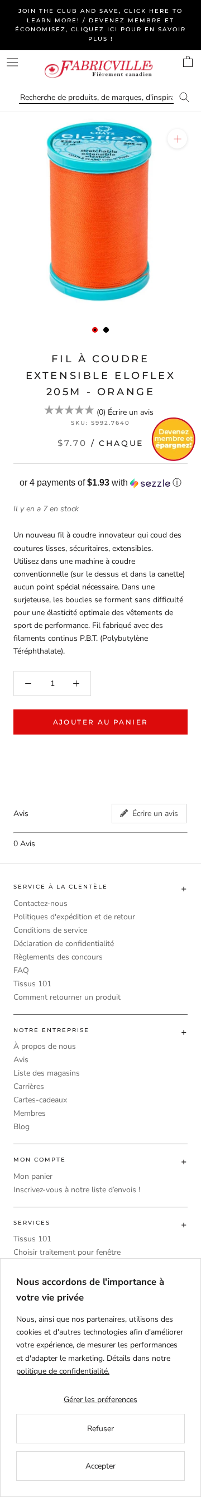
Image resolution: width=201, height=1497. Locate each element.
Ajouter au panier (101, 722)
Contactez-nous (40, 903)
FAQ (21, 970)
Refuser (100, 1428)
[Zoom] (177, 138)
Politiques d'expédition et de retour (74, 916)
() (101, 412)
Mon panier (32, 1176)
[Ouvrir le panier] (188, 61)
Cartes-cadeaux (40, 1100)
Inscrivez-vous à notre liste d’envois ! (76, 1189)
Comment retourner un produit (67, 997)
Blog (21, 1126)
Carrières (28, 1086)
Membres (29, 1113)
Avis (20, 1059)
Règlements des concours (58, 957)
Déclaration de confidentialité (63, 943)
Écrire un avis (131, 412)
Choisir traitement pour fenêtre (67, 1252)
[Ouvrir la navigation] (12, 62)
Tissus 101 (32, 983)
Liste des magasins (46, 1073)
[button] (100, 483)
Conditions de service (50, 930)
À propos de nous (44, 1046)
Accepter (100, 1466)
